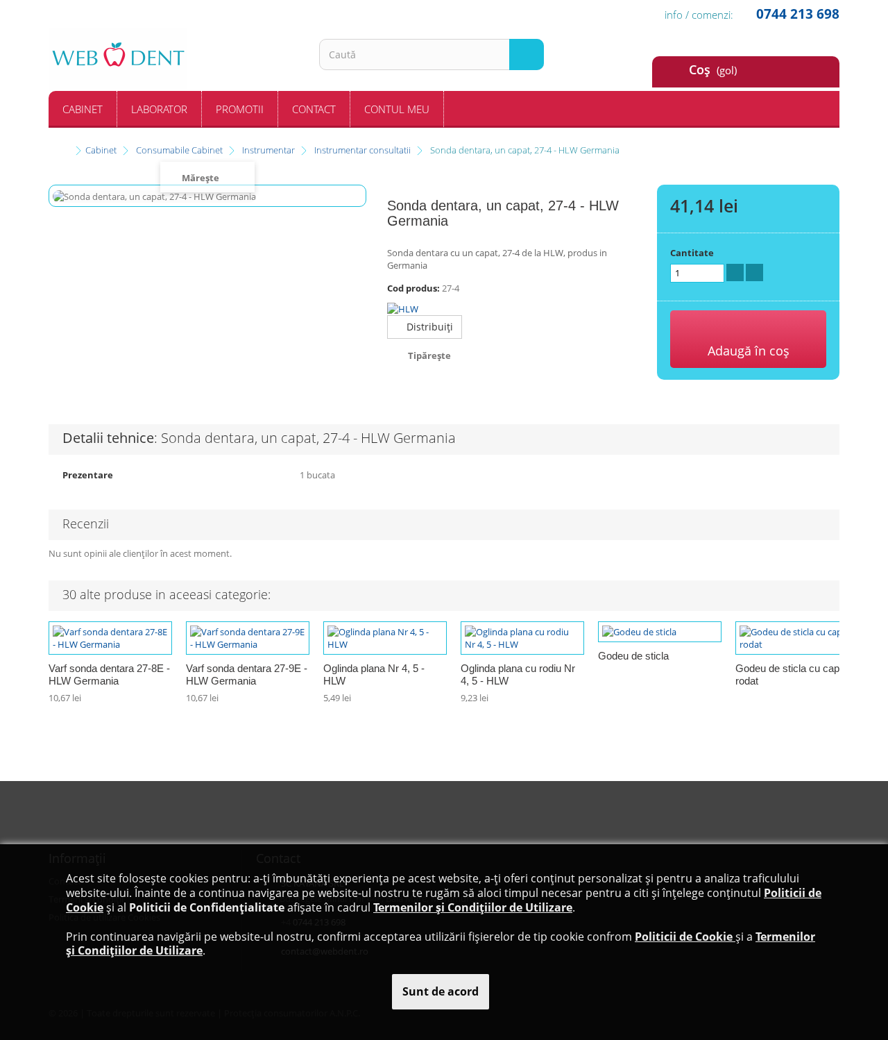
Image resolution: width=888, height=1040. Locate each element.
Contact (314, 109)
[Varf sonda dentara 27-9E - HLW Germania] (247, 638)
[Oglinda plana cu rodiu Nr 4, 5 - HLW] (522, 638)
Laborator (159, 109)
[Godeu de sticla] (660, 631)
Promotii (240, 109)
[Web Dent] (173, 59)
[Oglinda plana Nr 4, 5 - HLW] (385, 638)
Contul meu (396, 109)
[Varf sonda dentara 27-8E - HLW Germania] (110, 638)
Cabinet (82, 109)
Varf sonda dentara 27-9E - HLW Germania (246, 674)
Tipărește (429, 355)
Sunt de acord (440, 991)
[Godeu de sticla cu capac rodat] (797, 638)
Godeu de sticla (633, 656)
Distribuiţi (428, 326)
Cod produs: (413, 288)
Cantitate (692, 252)
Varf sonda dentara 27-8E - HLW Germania (109, 674)
